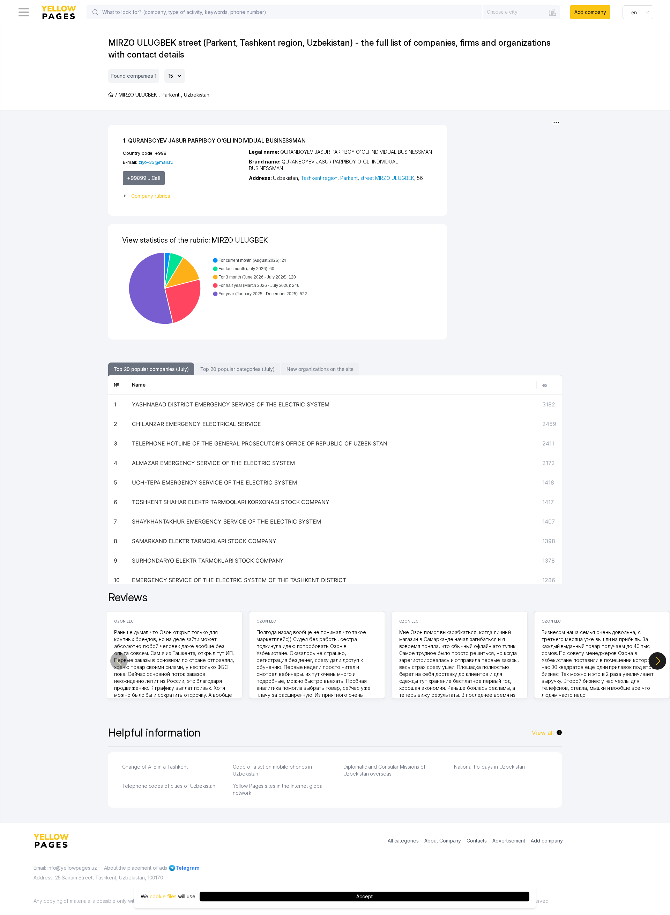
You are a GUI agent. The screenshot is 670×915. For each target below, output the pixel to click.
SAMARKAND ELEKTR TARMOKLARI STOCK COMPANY (204, 540)
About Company (442, 841)
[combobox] (521, 12)
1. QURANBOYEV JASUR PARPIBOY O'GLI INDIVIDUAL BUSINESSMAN (214, 140)
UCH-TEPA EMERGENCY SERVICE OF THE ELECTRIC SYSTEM (214, 482)
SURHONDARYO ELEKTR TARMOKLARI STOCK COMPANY (208, 560)
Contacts (477, 841)
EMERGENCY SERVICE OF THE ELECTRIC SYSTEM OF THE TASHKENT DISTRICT (239, 580)
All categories (403, 841)
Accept (364, 896)
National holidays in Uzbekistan (489, 767)
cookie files (163, 896)
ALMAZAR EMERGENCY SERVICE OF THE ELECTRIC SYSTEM (213, 462)
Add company (590, 12)
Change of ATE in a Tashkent (155, 767)
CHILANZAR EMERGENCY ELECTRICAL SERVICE (196, 423)
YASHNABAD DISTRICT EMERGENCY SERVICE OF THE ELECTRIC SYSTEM (230, 404)
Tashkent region (319, 178)
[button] (183, 196)
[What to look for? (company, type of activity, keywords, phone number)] (95, 12)
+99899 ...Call (144, 178)
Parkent (349, 178)
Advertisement (508, 841)
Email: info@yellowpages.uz (65, 868)
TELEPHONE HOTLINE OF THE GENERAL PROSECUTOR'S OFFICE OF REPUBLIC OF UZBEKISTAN (259, 443)
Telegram (188, 868)
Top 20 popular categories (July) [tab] (237, 369)
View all (543, 732)
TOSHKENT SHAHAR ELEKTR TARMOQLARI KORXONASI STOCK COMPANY (230, 501)
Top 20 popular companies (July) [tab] (151, 369)
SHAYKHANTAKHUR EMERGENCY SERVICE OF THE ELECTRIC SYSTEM (226, 521)
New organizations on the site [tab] (320, 369)
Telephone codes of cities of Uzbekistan (168, 786)
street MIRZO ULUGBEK (387, 178)
